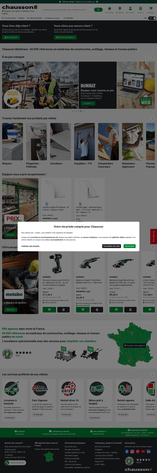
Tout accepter (129, 246)
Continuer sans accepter (30, 246)
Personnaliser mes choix (111, 246)
